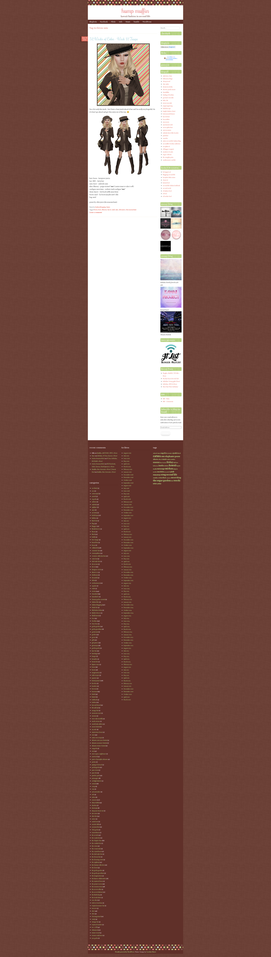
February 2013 (128, 664)
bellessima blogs (168, 79)
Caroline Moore (151, 952)
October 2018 (128, 480)
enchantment (96, 583)
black (179, 453)
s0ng (163, 474)
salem (93, 797)
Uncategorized (96, 916)
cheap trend (166, 81)
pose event (95, 770)
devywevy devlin (168, 87)
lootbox (94, 702)
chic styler (166, 84)
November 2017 (128, 510)
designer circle (96, 570)
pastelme (165, 136)
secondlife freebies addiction (171, 144)
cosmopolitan (96, 553)
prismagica (95, 778)
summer (168, 478)
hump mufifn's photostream (171, 59)
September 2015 (128, 580)
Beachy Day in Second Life (171, 379)
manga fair (95, 711)
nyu (165, 472)
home (93, 667)
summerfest (96, 827)
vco (172, 481)
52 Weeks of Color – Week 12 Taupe (113, 38)
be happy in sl (167, 172)
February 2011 (128, 684)
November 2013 (128, 640)
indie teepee (95, 675)
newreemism (167, 130)
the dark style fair (97, 854)
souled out (95, 822)
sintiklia (155, 478)
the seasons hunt (131, 210)
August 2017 (127, 518)
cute (163, 456)
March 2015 (127, 597)
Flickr (113, 22)
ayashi (174, 453)
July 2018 (126, 488)
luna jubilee (166, 119)
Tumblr (136, 22)
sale (93, 794)
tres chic (94, 900)
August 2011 (127, 667)
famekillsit (166, 92)
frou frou (95, 624)
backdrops (95, 515)
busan (93, 545)
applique (94, 507)
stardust (162, 477)
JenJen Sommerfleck (98, 458)
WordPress (147, 22)
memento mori (96, 713)
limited (94, 697)
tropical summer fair (98, 906)
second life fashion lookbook (171, 186)
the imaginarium (97, 876)
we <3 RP (94, 927)
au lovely (94, 513)
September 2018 (128, 483)
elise (160, 459)
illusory (104, 210)
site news (94, 813)
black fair (94, 521)
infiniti (166, 466)
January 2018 (127, 505)
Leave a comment (95, 212)
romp (93, 786)
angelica (163, 453)
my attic (94, 729)
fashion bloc (95, 602)
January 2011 (127, 686)
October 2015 (128, 578)
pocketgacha (96, 767)
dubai (93, 580)
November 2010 (128, 692)
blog (93, 524)
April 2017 (126, 529)
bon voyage (95, 540)
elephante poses (172, 456)
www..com (171, 57)
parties (94, 762)
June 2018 (127, 491)
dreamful (94, 578)
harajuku (94, 659)
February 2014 (128, 632)
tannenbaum (96, 833)
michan (169, 468)
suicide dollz (95, 824)
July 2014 (126, 618)
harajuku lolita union (169, 177)
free (93, 618)
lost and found (96, 705)
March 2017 (127, 532)
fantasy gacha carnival (98, 599)
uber (93, 911)
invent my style (167, 103)
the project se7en (97, 884)
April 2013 (126, 659)
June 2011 (126, 673)
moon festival (96, 727)
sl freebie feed (167, 196)
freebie (164, 462)
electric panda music (169, 90)
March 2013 (127, 662)
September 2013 (128, 645)
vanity (93, 919)
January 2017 (127, 537)
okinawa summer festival (99, 743)
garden (94, 635)
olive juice (122, 210)
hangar (94, 656)
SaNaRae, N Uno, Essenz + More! (107, 456)
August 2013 (127, 648)
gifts (93, 640)
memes (94, 716)
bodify (93, 537)
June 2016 (127, 556)
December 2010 (128, 689)
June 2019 (127, 458)
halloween (155, 466)
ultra (93, 914)
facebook (166, 33)
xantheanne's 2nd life (169, 160)
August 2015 (127, 583)
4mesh (94, 496)
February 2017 (128, 534)
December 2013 (128, 637)
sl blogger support (168, 149)
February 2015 (128, 599)
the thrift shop (96, 895)
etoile (93, 589)
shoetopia (94, 808)
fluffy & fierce (96, 613)
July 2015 (126, 586)
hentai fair (95, 662)
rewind (94, 784)
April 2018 (127, 496)
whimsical (95, 930)
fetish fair (95, 607)
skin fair (94, 816)
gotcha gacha (96, 648)
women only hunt (97, 935)
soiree (94, 819)
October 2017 (128, 513)
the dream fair (96, 857)
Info (120, 22)
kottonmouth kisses (169, 114)
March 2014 (127, 629)
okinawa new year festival (99, 740)
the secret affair (96, 889)
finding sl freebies (168, 95)
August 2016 (127, 551)
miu (117, 210)
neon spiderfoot (168, 127)
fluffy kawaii (95, 616)
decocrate (95, 564)
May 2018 (126, 494)
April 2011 (126, 678)
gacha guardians (97, 629)
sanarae (94, 800)
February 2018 (128, 502)
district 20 (95, 572)
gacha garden (96, 626)
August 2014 (127, 616)
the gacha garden (97, 870)
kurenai (94, 689)
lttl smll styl (95, 708)
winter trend (96, 933)
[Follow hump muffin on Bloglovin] (168, 48)
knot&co (94, 686)
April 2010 (127, 697)
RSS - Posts (166, 399)
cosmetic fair (96, 551)
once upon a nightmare (99, 754)
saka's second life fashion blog (172, 141)
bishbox (94, 518)
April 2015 (126, 594)
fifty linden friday (97, 610)
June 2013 (127, 654)
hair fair (94, 651)
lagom (178, 466)
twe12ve (94, 908)
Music (128, 22)
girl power (95, 643)
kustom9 (94, 692)
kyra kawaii (166, 117)
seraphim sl (166, 147)
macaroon (166, 122)
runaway (157, 474)
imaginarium (96, 673)
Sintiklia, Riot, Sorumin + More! (106, 472)
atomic (170, 453)
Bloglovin (93, 22)
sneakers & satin (168, 152)
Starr (93, 456)
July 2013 (126, 651)
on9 (93, 751)
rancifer (165, 138)
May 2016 (126, 559)
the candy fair (96, 838)
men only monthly (97, 719)
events (94, 591)
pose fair (94, 773)
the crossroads (96, 849)
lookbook (94, 700)
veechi (177, 480)
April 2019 (127, 464)
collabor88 (95, 548)
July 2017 (126, 521)
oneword (94, 757)
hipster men (95, 664)
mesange (161, 468)
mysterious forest (97, 732)
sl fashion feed (167, 191)
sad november (96, 792)
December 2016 (128, 540)
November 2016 (128, 543)
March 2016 (127, 564)
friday (170, 462)
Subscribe (166, 433)
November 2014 (128, 608)
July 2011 (126, 670)
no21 (93, 735)
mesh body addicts (97, 724)
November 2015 (128, 575)
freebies (94, 621)
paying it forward (97, 765)
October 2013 (128, 643)
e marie (164, 459)
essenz (156, 462)
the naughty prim (168, 157)
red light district (96, 781)
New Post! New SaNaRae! (170, 387)
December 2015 (128, 572)
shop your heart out (98, 811)
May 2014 (126, 624)
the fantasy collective (98, 865)
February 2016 (128, 567)
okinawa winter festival (99, 746)
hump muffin (135, 10)
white (155, 483)
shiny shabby (95, 803)
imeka (161, 465)
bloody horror (96, 529)
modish (155, 472)
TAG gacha (95, 830)
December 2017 (128, 507)
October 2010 (128, 694)
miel (113, 210)
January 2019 (127, 472)
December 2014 (128, 605)
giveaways (95, 645)
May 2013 (126, 656)
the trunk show (96, 898)
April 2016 (126, 562)
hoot (99, 210)
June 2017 (127, 524)
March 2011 (127, 681)
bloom (93, 532)
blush (93, 534)
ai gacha (94, 499)
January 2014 (127, 635)
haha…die (165, 100)
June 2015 (127, 589)
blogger (94, 526)
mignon (175, 469)
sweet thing (176, 477)
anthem (94, 502)
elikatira (155, 459)
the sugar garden (162, 480)
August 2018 (127, 486)
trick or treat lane (97, 903)
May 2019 (126, 461)
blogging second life (169, 175)
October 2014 (128, 610)
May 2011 (126, 675)
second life (171, 474)
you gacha (95, 938)
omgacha (94, 748)
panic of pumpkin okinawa (100, 759)
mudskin (160, 471)
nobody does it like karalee (171, 133)
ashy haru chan (167, 76)
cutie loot (94, 559)
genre (94, 637)
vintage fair (95, 922)
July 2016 (126, 553)
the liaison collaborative (99, 879)
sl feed (165, 194)
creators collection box (99, 556)
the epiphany (95, 862)
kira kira (94, 683)
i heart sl (165, 180)
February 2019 (128, 469)
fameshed (95, 594)
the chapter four (97, 841)
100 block (94, 488)
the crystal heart (97, 851)
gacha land (95, 632)
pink (172, 471)
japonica (94, 678)
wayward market (97, 925)
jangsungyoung (168, 106)
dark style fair (96, 561)
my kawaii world (168, 125)
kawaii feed (166, 183)
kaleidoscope (167, 108)
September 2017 (128, 515)
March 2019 (127, 467)
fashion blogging (100, 207)
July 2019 (126, 456)
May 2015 (126, 591)
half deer (175, 462)
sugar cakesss (167, 155)
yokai (159, 483)
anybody (94, 505)
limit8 (93, 694)
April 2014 (127, 627)
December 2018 (128, 475)
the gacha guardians (98, 873)
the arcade (95, 835)
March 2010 (127, 700)
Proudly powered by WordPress (124, 952)
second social (167, 188)
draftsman (95, 575)
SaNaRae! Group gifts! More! (171, 381)
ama (159, 453)
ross (93, 789)
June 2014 (127, 621)
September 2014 (128, 613)
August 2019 (127, 453)
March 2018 (127, 499)
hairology (94, 654)
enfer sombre (171, 459)
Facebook (104, 22)
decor (93, 567)
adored (155, 453)
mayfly (155, 469)
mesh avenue (96, 721)
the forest (95, 868)
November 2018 (128, 477)
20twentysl (95, 494)
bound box (95, 542)
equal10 (94, 586)
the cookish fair (96, 843)
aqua (93, 510)
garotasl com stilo (168, 98)
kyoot (109, 210)
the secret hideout (97, 892)
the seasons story (97, 887)
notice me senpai (97, 738)
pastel (168, 472)
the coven (95, 846)
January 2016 (127, 570)
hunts (108, 207)
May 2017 (126, 526)
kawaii (172, 465)
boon (95, 210)
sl (158, 478)
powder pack (96, 776)
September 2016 (128, 548)
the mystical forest (97, 881)
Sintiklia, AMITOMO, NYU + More (107, 453)
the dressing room (97, 860)
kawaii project (96, 681)
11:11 (93, 491)
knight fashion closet (169, 111)
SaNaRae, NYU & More (170, 384)
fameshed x (95, 597)
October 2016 (128, 545)
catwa (157, 456)
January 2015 (127, 602)
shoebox (94, 805)
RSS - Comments (168, 402)
